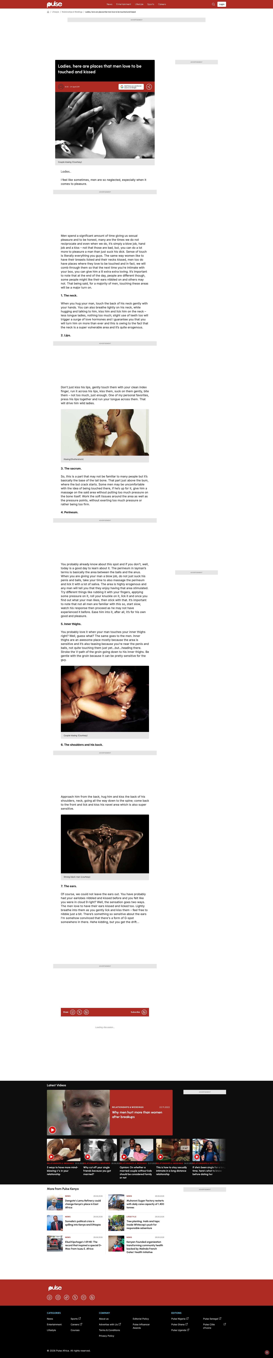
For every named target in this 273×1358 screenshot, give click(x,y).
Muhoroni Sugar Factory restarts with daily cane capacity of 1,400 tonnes (145, 1204)
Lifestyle (139, 4)
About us (103, 1318)
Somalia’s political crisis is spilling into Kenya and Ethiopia (83, 1223)
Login (221, 4)
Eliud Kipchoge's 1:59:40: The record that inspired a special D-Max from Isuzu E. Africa (83, 1245)
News (109, 4)
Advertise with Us (108, 1324)
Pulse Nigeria (178, 1318)
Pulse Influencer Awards (141, 1326)
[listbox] (136, 1160)
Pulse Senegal (210, 1318)
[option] (63, 1160)
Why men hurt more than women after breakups (137, 1114)
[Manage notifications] (267, 1352)
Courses (75, 1330)
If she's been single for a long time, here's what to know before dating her (209, 1171)
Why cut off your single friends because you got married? (97, 1171)
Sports (150, 4)
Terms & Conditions (109, 1330)
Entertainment (123, 4)
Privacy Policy (106, 1335)
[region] (136, 1160)
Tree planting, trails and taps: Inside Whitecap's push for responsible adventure (143, 1225)
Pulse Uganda (178, 1330)
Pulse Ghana (178, 1324)
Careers (162, 4)
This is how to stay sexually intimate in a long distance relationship (171, 1171)
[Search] (214, 4)
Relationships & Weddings (72, 12)
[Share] (149, 87)
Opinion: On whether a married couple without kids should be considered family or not (136, 1172)
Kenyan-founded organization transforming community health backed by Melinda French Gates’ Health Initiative (145, 1247)
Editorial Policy (141, 1318)
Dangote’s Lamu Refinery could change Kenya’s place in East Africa (83, 1204)
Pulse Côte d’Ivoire (209, 1326)
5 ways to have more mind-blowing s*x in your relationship (62, 1171)
